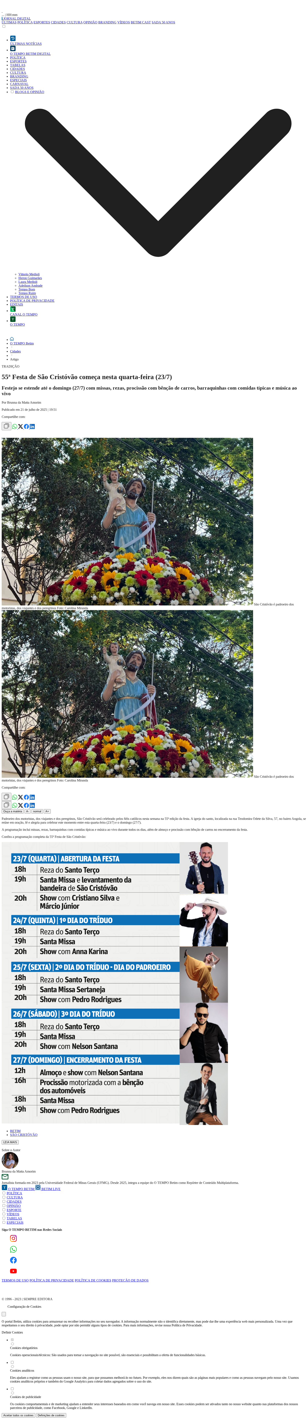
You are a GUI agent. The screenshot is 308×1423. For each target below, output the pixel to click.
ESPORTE (14, 1210)
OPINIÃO (90, 22)
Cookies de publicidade (25, 1397)
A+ (47, 811)
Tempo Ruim (27, 293)
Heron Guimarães (30, 278)
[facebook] (27, 428)
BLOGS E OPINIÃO (29, 92)
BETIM (15, 1131)
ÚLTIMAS (9, 22)
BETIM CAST (141, 22)
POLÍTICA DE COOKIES (93, 1280)
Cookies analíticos (22, 1370)
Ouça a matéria (12, 811)
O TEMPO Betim (22, 343)
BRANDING (107, 22)
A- (27, 811)
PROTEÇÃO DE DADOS (130, 1280)
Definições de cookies (51, 1415)
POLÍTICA (25, 22)
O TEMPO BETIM (21, 1189)
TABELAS (14, 1218)
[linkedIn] (32, 428)
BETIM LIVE (51, 1189)
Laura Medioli (27, 282)
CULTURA (75, 22)
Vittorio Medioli (29, 274)
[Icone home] (12, 339)
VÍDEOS (123, 22)
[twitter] (21, 428)
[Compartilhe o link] (6, 426)
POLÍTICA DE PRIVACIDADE (52, 1280)
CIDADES (58, 22)
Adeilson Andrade (30, 285)
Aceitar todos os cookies (18, 1415)
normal (37, 811)
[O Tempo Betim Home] (2, 11)
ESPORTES (42, 22)
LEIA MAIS (10, 1142)
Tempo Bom (26, 289)
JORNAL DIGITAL (17, 18)
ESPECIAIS (15, 1222)
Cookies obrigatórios (24, 1348)
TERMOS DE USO (15, 1280)
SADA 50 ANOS (163, 22)
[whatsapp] (15, 428)
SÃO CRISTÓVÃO (24, 1135)
